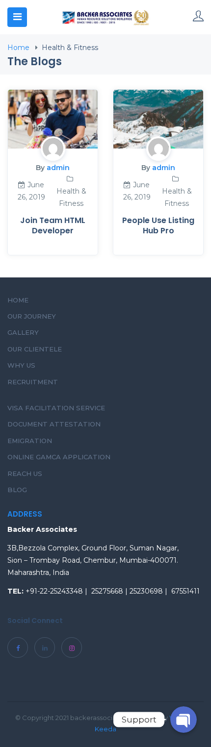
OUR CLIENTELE (34, 349)
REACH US (24, 473)
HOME (17, 300)
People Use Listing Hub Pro (158, 225)
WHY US (21, 365)
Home (18, 47)
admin (58, 167)
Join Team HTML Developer (52, 225)
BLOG (17, 490)
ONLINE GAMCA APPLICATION (58, 457)
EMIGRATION (29, 441)
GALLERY (23, 332)
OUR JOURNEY (31, 316)
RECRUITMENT (32, 382)
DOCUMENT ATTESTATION (54, 424)
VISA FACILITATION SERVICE (56, 408)
